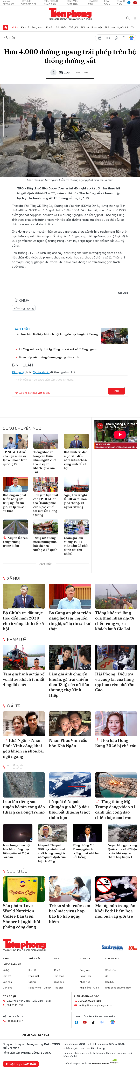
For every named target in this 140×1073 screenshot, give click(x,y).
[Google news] (114, 1022)
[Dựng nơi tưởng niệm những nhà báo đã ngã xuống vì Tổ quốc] (45, 526)
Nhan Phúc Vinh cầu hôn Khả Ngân (68, 743)
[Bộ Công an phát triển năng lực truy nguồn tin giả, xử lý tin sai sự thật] (15, 484)
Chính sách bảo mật (35, 1035)
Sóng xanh (37, 27)
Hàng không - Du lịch (40, 987)
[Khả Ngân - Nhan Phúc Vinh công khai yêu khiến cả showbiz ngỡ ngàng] (24, 723)
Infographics (12, 964)
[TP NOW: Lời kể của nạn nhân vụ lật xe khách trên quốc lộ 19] (15, 441)
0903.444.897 (15, 1020)
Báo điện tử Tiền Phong (70, 14)
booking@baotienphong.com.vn (95, 1005)
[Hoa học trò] (132, 948)
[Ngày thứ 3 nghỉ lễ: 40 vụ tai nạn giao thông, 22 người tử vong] (76, 484)
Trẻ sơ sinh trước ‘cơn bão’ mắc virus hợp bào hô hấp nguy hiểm (69, 913)
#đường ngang (23, 308)
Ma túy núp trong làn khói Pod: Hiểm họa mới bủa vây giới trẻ (115, 911)
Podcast (86, 958)
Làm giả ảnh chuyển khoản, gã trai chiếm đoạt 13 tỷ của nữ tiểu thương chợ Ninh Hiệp (69, 684)
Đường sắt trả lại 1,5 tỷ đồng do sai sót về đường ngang (58, 349)
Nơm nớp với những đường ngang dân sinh (49, 357)
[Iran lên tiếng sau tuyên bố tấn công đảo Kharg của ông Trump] (24, 785)
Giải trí (14, 705)
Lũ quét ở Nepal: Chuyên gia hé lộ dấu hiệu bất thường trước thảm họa (69, 809)
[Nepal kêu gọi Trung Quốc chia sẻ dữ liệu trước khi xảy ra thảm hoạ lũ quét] (122, 833)
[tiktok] (95, 1022)
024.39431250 (15, 1005)
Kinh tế (25, 27)
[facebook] (129, 2)
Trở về (7, 135)
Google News (131, 38)
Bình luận (7, 126)
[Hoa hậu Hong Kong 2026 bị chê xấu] (116, 723)
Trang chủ (5, 27)
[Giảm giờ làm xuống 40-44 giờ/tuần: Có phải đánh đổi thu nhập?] (76, 526)
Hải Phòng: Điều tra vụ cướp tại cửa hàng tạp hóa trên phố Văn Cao (115, 682)
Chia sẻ (7, 107)
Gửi (116, 391)
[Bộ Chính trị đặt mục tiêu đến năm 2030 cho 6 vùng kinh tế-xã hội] (76, 441)
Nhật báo (35, 958)
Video (6, 958)
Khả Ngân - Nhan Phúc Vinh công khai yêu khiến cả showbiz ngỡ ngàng (23, 748)
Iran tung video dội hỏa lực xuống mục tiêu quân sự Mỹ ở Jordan (16, 851)
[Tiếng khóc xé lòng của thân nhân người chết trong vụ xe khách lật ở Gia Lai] (45, 441)
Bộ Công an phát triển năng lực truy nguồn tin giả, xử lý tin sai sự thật (14, 503)
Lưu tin (7, 116)
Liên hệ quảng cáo (86, 996)
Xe (132, 27)
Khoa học (85, 981)
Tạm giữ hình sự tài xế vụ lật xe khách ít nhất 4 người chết (24, 679)
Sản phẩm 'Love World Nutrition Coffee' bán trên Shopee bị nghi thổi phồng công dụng (21, 916)
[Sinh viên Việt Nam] (112, 948)
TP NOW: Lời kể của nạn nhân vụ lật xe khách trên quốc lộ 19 (15, 458)
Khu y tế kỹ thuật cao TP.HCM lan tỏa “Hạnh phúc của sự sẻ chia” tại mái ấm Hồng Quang (45, 505)
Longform (112, 958)
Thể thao (110, 27)
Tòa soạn (9, 996)
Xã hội (15, 27)
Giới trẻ (85, 27)
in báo (115, 38)
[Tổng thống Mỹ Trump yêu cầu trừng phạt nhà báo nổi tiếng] (87, 833)
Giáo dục (59, 981)
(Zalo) (99, 1000)
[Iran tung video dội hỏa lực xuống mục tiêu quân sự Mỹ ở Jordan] (17, 833)
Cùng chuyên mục (22, 428)
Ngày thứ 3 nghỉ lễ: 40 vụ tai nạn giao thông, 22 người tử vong (75, 501)
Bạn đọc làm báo (23, 1064)
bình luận (123, 38)
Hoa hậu (109, 981)
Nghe (7, 97)
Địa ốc (49, 27)
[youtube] (135, 2)
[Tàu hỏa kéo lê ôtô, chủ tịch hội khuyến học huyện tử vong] (114, 336)
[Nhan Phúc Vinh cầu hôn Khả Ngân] (70, 723)
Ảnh (56, 958)
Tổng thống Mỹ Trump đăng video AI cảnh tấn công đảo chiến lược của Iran (115, 809)
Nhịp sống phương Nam (118, 987)
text (107, 38)
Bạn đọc (7, 987)
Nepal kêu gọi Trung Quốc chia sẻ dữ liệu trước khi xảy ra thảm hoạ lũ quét (122, 851)
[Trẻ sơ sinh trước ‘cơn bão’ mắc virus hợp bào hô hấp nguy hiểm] (70, 889)
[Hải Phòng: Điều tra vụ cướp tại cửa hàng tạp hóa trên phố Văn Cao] (116, 657)
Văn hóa (7, 981)
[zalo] (104, 1022)
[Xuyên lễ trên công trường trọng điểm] (15, 526)
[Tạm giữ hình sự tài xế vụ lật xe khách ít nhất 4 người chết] (24, 657)
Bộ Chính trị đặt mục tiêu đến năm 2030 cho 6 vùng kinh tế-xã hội (75, 460)
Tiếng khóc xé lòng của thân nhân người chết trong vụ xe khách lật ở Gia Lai (45, 462)
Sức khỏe (61, 27)
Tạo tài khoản (41, 372)
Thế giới (73, 27)
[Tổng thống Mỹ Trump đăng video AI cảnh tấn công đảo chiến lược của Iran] (116, 785)
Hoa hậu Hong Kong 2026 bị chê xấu (115, 743)
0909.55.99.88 (86, 1000)
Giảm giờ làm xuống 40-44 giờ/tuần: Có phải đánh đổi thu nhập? (76, 546)
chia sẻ (100, 38)
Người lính (123, 27)
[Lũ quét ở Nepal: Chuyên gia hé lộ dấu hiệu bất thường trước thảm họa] (70, 785)
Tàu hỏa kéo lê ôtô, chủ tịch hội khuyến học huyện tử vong (56, 334)
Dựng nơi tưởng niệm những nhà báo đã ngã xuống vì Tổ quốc (45, 544)
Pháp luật (97, 27)
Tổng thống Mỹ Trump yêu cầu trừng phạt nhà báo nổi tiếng (86, 851)
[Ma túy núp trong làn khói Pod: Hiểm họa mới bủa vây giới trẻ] (116, 889)
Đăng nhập (18, 372)
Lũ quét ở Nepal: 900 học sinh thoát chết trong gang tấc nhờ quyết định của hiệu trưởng (52, 853)
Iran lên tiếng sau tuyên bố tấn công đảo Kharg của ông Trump (24, 807)
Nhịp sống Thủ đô (89, 987)
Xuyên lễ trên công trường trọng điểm (15, 542)
